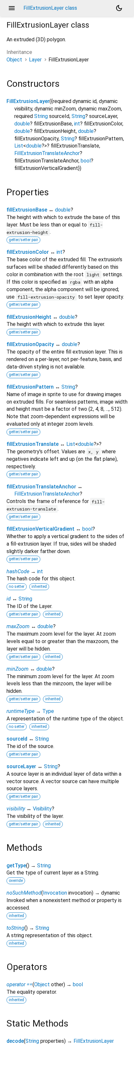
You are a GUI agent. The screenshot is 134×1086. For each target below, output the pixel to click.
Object (14, 60)
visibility (16, 809)
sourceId (17, 739)
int (77, 124)
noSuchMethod (24, 893)
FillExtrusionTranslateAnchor (47, 153)
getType (16, 865)
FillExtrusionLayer (28, 101)
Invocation (55, 893)
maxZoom (18, 626)
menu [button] (12, 8)
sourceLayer (21, 766)
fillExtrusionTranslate (33, 444)
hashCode (18, 571)
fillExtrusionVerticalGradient (40, 529)
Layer (35, 60)
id (9, 599)
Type (48, 711)
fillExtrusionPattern (30, 387)
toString (15, 928)
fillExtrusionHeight (29, 317)
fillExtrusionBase (27, 210)
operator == (20, 984)
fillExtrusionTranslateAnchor (41, 487)
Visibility (42, 809)
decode (15, 1041)
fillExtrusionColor (28, 252)
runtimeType (20, 711)
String (41, 116)
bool (86, 161)
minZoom (18, 669)
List (18, 146)
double (22, 124)
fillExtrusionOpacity (30, 344)
